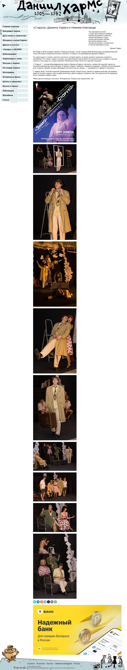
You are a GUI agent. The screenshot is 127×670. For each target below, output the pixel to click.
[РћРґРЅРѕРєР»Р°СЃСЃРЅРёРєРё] (41, 601)
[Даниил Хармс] (64, 8)
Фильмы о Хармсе (11, 63)
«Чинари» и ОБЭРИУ (12, 49)
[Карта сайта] (118, 4)
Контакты (50, 663)
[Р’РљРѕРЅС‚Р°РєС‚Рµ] (38, 601)
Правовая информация (63, 663)
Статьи (6, 100)
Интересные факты (11, 77)
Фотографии (8, 72)
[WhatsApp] (55, 601)
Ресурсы (77, 663)
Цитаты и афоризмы (12, 81)
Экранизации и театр (12, 59)
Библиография (9, 54)
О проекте (31, 663)
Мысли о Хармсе (10, 86)
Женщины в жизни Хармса (15, 40)
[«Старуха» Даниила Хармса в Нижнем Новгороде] (55, 142)
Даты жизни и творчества (14, 36)
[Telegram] (45, 601)
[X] (48, 601)
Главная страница (11, 26)
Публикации (8, 91)
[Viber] (51, 601)
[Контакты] (118, 9)
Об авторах (40, 663)
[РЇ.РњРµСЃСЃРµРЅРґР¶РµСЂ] (34, 601)
